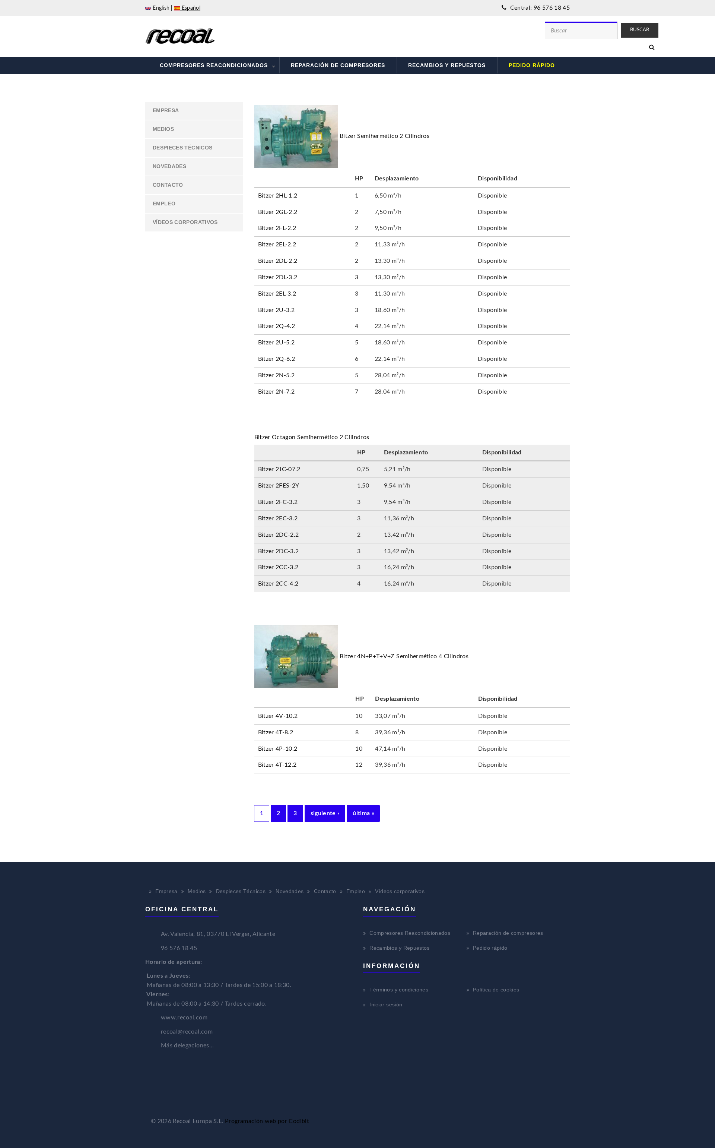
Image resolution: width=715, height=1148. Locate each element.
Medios (163, 129)
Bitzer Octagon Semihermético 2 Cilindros (311, 437)
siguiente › (325, 813)
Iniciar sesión (385, 1004)
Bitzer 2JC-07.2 (279, 469)
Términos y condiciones (398, 990)
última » (363, 813)
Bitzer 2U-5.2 (276, 343)
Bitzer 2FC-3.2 (278, 502)
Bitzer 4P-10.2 (278, 749)
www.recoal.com (184, 1018)
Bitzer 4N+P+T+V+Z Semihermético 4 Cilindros (404, 656)
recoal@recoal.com (187, 1032)
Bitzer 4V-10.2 (278, 716)
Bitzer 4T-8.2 (275, 732)
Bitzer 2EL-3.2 (277, 294)
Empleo (164, 203)
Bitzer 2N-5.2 (276, 375)
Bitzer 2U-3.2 (276, 310)
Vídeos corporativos (185, 222)
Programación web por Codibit (267, 1121)
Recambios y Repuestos (447, 65)
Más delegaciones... (187, 1045)
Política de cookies (496, 990)
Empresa (166, 110)
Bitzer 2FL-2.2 (277, 228)
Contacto (168, 185)
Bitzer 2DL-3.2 (278, 277)
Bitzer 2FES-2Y (278, 486)
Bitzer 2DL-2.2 (278, 261)
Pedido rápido (532, 65)
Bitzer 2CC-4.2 (278, 584)
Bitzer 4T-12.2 (277, 765)
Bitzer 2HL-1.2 (278, 196)
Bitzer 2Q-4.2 (276, 326)
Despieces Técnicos (182, 148)
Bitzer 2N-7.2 (276, 392)
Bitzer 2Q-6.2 (276, 359)
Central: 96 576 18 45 (539, 8)
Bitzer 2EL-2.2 (277, 244)
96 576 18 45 (179, 948)
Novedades (169, 166)
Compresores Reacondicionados (208, 66)
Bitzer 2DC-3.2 (278, 551)
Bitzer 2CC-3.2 (278, 567)
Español (190, 8)
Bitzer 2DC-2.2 (278, 535)
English (160, 8)
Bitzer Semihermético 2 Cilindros (384, 136)
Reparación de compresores (338, 65)
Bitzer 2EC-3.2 (278, 518)
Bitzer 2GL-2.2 (278, 212)
